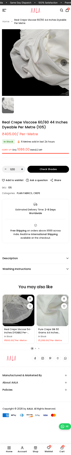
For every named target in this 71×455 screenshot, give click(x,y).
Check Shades (48, 169)
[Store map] (58, 358)
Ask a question (39, 180)
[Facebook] (35, 358)
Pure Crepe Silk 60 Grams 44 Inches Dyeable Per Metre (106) (52, 331)
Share (57, 180)
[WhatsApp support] (65, 358)
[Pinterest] (50, 358)
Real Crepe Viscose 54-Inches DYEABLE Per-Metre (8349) (17, 331)
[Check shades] (30, 299)
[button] (62, 10)
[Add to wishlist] (30, 306)
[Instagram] (42, 358)
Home (5, 21)
